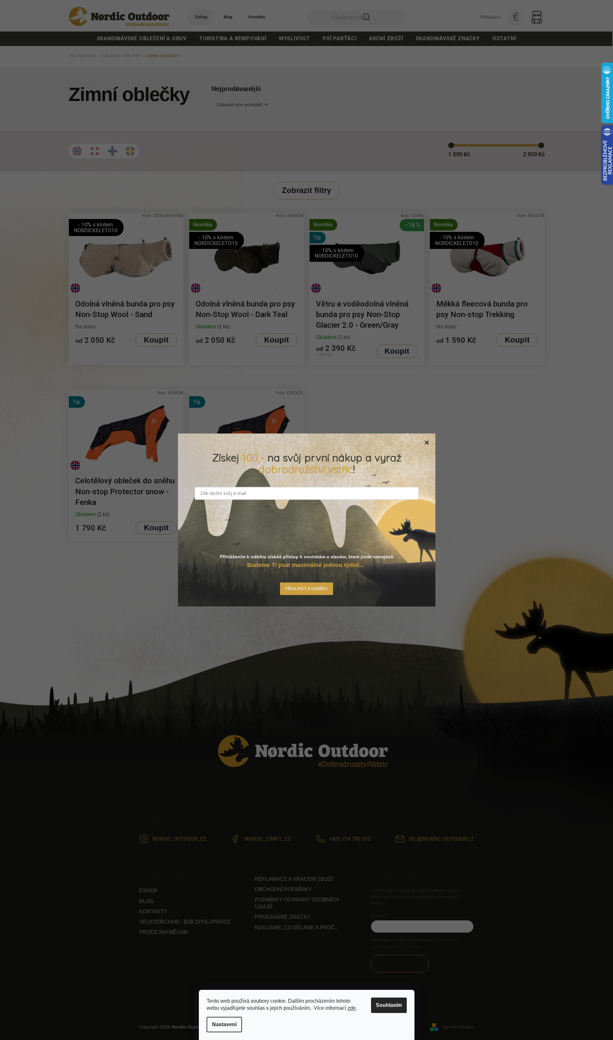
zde (352, 1008)
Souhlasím (389, 1005)
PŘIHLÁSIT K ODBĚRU (306, 589)
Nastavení (224, 1024)
